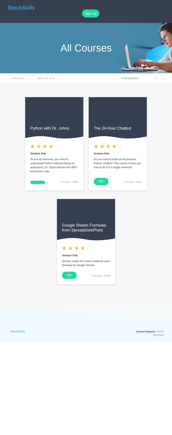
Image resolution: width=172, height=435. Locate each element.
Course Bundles (55, 12)
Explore (15, 12)
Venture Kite (46, 78)
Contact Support (145, 331)
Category (18, 78)
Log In (74, 12)
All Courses (34, 12)
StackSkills (17, 331)
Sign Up (91, 13)
